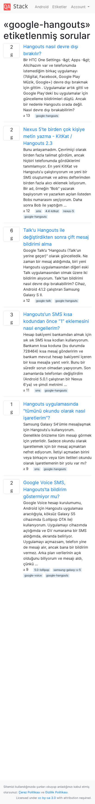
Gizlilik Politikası (56, 792)
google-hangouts (47, 116)
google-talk (43, 300)
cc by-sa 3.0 (47, 798)
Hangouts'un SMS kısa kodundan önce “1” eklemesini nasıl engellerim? (56, 321)
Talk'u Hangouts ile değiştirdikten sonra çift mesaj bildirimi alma (56, 237)
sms (38, 211)
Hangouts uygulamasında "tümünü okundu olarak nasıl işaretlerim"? (54, 411)
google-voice (33, 575)
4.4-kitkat (52, 211)
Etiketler (59, 6)
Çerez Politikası (29, 792)
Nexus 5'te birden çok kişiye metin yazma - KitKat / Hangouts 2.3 (54, 136)
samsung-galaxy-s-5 (67, 570)
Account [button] (79, 6)
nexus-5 (68, 211)
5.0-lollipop (41, 570)
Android (42, 6)
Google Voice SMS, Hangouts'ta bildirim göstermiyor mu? (44, 489)
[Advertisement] (47, 625)
